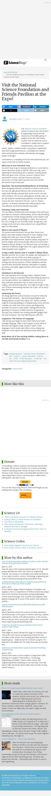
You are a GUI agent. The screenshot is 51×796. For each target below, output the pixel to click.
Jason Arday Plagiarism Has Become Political (21, 545)
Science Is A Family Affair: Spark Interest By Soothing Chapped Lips (24, 649)
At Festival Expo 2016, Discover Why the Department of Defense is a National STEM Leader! (24, 583)
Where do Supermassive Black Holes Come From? (22, 688)
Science (17, 356)
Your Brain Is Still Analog (13, 522)
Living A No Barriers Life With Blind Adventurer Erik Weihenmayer (23, 605)
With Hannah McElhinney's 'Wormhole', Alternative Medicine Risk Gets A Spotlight (23, 525)
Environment (17, 369)
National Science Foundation (36, 129)
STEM (15, 358)
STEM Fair (38, 358)
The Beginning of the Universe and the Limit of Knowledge (21, 715)
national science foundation (34, 354)
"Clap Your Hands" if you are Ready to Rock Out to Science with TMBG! (22, 626)
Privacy (39, 775)
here (28, 339)
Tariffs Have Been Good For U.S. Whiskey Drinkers (23, 517)
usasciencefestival (10, 72)
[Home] (15, 63)
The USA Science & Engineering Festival (27, 359)
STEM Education (26, 358)
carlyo (13, 119)
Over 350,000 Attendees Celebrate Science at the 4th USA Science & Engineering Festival (25, 562)
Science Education (28, 356)
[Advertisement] (25, 29)
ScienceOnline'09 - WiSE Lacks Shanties (18, 739)
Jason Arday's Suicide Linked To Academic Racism (23, 548)
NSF (10, 356)
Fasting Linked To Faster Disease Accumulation (22, 519)
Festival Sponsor (15, 354)
